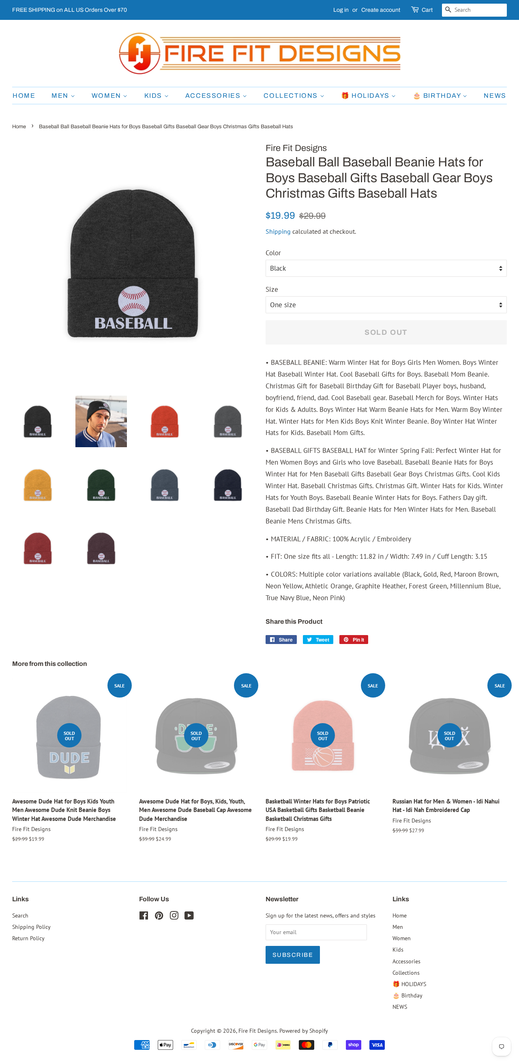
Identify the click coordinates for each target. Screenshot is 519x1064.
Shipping (278, 231)
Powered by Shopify (303, 1030)
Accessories (213, 95)
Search (20, 915)
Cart (427, 10)
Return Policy (28, 938)
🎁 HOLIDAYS (366, 95)
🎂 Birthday (438, 95)
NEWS (495, 95)
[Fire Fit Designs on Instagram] (173, 917)
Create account (380, 10)
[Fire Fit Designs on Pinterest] (158, 917)
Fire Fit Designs (257, 1030)
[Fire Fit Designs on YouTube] (189, 917)
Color (273, 252)
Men (60, 95)
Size (272, 289)
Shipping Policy (31, 926)
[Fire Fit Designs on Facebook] (143, 917)
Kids (154, 95)
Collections (292, 95)
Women (107, 95)
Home (24, 95)
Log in (341, 10)
